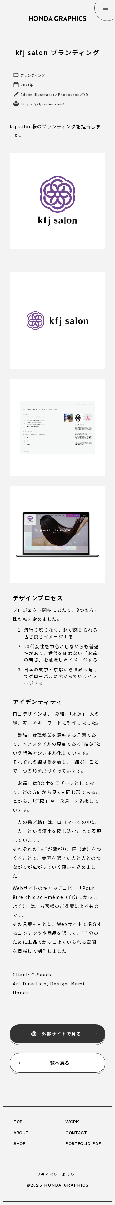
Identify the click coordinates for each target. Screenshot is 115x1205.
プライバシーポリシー (57, 1174)
